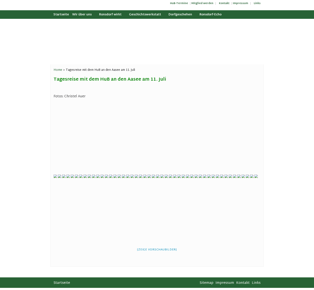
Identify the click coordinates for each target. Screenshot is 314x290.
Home (58, 70)
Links (257, 3)
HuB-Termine (179, 3)
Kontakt (224, 3)
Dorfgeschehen (180, 15)
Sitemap (206, 283)
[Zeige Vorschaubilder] (157, 249)
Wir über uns (82, 15)
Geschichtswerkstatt (145, 15)
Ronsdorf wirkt (110, 15)
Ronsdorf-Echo (211, 15)
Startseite (61, 15)
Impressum (240, 3)
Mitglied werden (202, 3)
